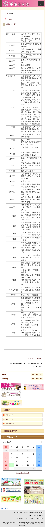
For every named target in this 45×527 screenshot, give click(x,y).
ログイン (4, 508)
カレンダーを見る (22, 473)
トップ (5, 13)
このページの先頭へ (34, 358)
